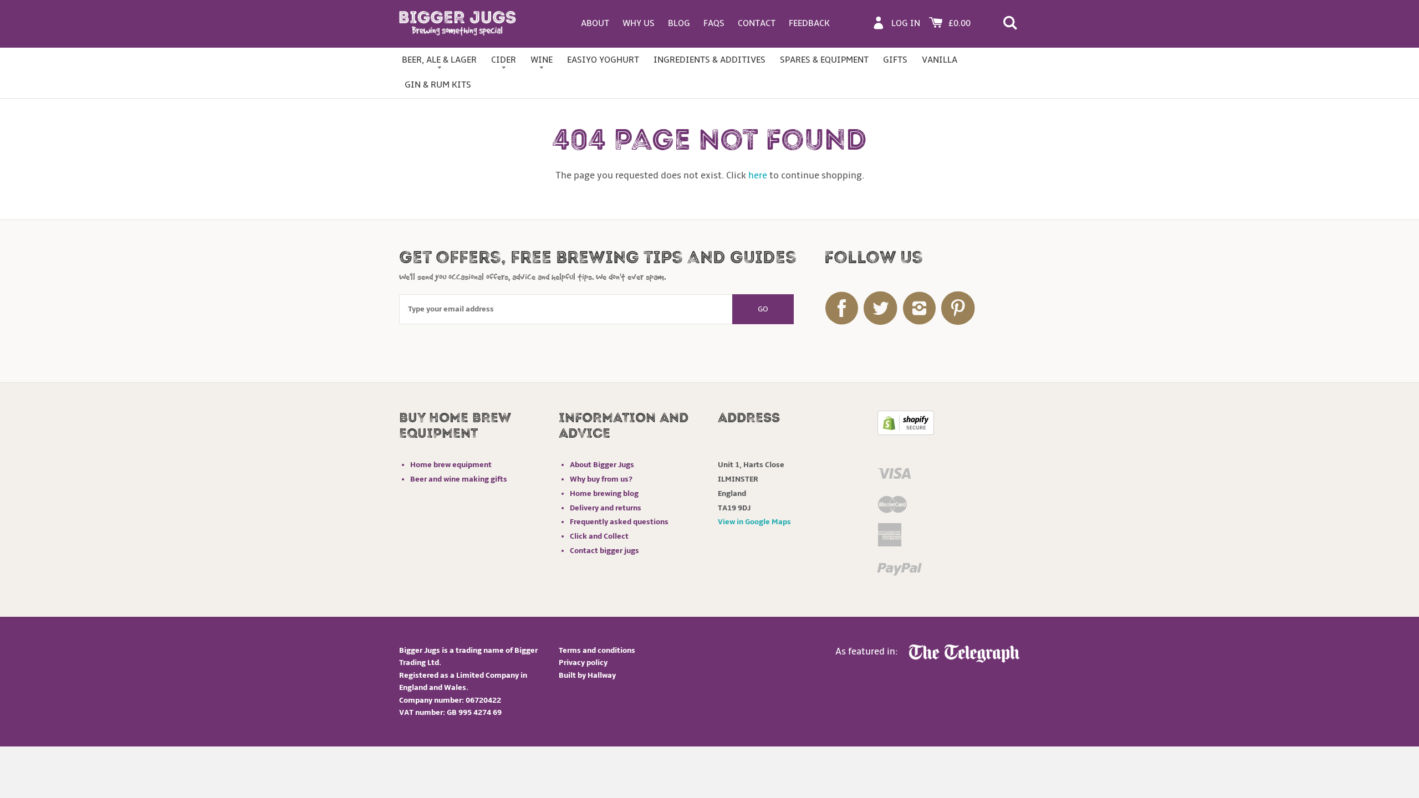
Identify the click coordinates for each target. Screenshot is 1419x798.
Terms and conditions (597, 650)
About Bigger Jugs (602, 464)
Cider (503, 59)
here (757, 175)
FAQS (713, 23)
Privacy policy (583, 662)
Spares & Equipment (824, 59)
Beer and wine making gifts (458, 479)
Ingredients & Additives (709, 59)
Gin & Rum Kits (438, 84)
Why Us (638, 23)
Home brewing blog (604, 493)
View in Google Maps (754, 521)
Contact (756, 23)
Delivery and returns (605, 508)
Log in (905, 23)
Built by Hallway (587, 675)
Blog (679, 23)
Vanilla (939, 59)
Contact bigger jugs (604, 550)
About (595, 23)
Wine (541, 59)
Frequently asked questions (619, 521)
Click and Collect (599, 536)
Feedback (809, 23)
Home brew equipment (451, 464)
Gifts (895, 59)
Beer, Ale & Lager (439, 59)
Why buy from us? (601, 479)
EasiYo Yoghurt (603, 59)
